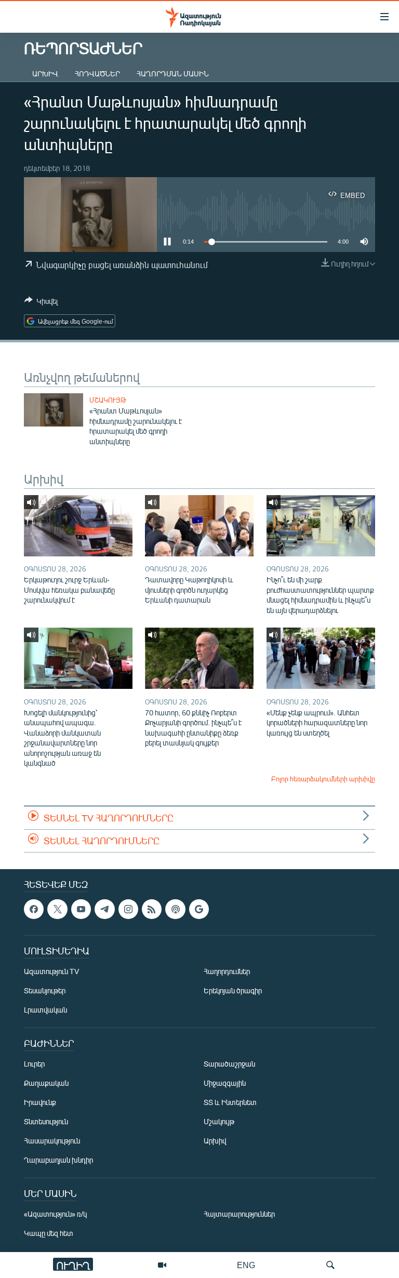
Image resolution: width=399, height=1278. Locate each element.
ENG (246, 1265)
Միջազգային (225, 1083)
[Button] (41, 303)
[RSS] (152, 909)
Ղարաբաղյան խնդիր (58, 1159)
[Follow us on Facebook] (34, 909)
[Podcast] (175, 909)
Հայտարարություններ (239, 1213)
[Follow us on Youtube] (81, 909)
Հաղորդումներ (227, 971)
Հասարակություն (52, 1140)
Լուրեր (34, 1063)
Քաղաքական (46, 1083)
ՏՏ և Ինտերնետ (230, 1102)
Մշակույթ (107, 400)
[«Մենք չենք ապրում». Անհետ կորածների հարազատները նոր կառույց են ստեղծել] (321, 658)
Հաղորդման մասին (173, 73)
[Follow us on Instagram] (128, 909)
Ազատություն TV (51, 971)
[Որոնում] (330, 1265)
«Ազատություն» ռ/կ (55, 1213)
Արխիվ (45, 73)
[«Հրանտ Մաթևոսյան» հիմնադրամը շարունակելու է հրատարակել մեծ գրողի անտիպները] (53, 410)
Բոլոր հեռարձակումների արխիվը (323, 779)
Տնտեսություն (46, 1121)
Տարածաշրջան (229, 1063)
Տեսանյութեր (44, 990)
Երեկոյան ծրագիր (233, 990)
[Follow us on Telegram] (104, 909)
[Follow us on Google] (199, 909)
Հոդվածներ (97, 73)
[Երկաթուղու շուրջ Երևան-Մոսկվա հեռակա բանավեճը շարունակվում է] (78, 525)
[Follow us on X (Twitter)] (57, 909)
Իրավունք (40, 1102)
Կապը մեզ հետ (48, 1233)
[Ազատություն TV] (162, 1265)
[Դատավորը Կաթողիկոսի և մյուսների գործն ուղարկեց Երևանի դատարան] (199, 525)
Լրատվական (45, 1009)
